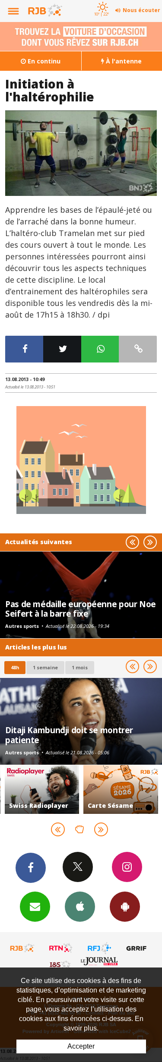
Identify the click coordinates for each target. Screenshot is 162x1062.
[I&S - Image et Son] (60, 964)
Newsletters (35, 907)
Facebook (31, 868)
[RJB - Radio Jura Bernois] (22, 948)
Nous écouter (141, 10)
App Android (125, 907)
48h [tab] (15, 667)
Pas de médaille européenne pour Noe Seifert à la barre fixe (80, 609)
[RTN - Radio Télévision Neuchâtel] (60, 948)
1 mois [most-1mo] (80, 667)
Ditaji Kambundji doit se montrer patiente (69, 735)
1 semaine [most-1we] (45, 667)
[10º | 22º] (101, 1)
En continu (43, 61)
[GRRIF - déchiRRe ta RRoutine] (137, 948)
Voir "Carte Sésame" (120, 789)
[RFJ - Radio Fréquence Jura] (99, 948)
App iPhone (80, 907)
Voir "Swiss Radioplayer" (42, 789)
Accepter (81, 1046)
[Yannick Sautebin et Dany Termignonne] (81, 153)
